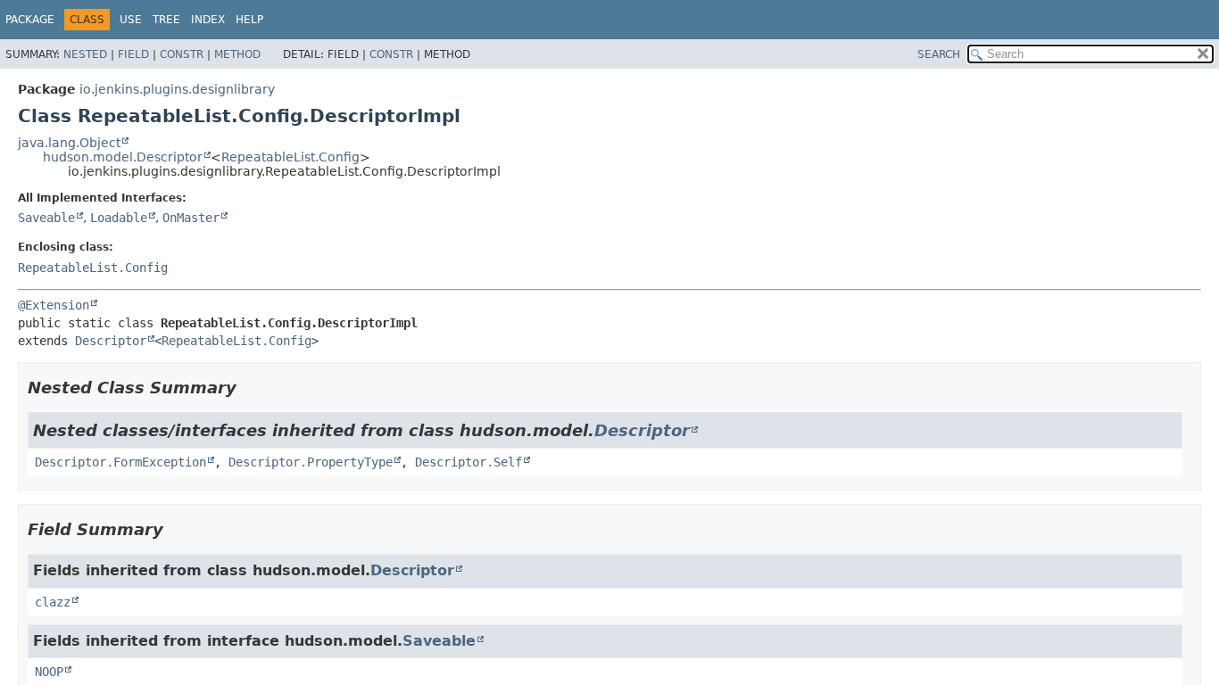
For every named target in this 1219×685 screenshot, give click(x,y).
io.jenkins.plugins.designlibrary (177, 89)
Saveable (46, 217)
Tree (166, 19)
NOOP (49, 671)
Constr (181, 54)
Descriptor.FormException (120, 462)
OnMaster (191, 217)
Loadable (118, 217)
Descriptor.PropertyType (310, 462)
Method (237, 54)
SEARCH (938, 54)
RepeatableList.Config (290, 157)
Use (131, 19)
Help (249, 19)
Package (29, 19)
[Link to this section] (249, 387)
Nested (85, 54)
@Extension (53, 305)
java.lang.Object (69, 143)
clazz (52, 602)
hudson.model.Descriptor (123, 157)
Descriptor (110, 341)
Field (133, 54)
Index (208, 19)
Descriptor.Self (468, 462)
